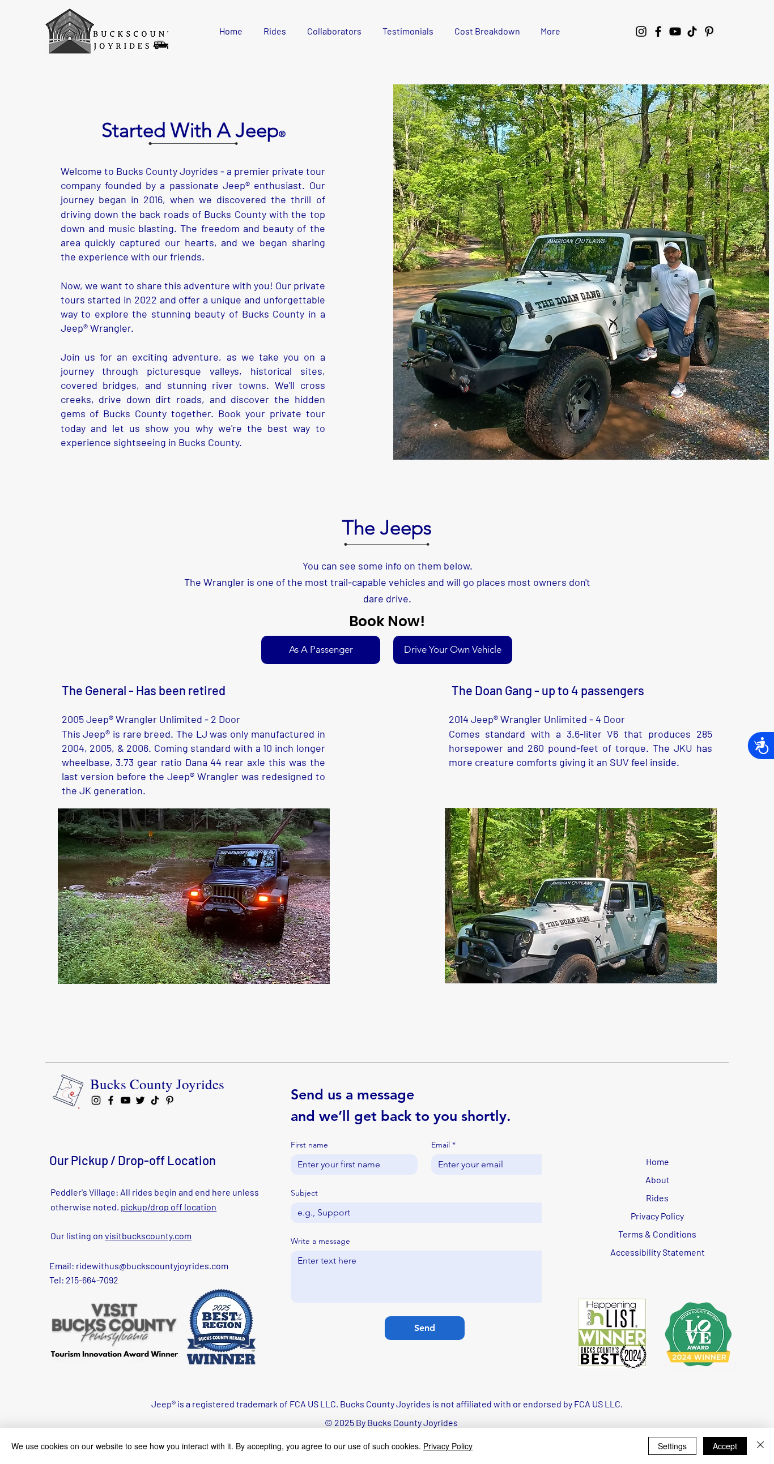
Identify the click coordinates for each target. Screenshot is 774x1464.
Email (443, 1145)
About (657, 1179)
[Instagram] (641, 31)
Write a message (320, 1241)
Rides (657, 1197)
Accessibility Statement (657, 1252)
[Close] (760, 1446)
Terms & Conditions (657, 1233)
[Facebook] (658, 31)
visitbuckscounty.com (148, 1235)
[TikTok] (692, 31)
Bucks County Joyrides (157, 1084)
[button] (194, 896)
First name (309, 1145)
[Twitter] (140, 1100)
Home (657, 1161)
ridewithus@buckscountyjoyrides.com (152, 1265)
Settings (672, 1446)
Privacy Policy (657, 1215)
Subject (304, 1193)
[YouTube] (675, 31)
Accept (725, 1446)
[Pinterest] (709, 31)
